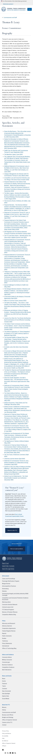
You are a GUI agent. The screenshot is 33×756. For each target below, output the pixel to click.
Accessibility (5, 736)
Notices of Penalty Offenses (9, 612)
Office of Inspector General (9, 719)
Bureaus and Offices (7, 714)
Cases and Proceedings (8, 578)
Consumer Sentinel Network (9, 604)
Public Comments (7, 635)
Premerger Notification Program (10, 581)
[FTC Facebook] (3, 750)
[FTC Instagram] (5, 753)
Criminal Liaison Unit (7, 607)
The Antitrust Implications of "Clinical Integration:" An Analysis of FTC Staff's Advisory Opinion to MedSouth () (17, 333)
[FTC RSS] (15, 753)
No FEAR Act (5, 740)
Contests (4, 688)
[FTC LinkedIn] (10, 753)
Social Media (5, 698)
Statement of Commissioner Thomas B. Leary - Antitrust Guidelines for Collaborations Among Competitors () (16, 462)
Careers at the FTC (7, 722)
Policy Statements (7, 643)
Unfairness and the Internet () (14, 458)
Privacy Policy (5, 731)
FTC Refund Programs (8, 609)
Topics (4, 686)
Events (4, 681)
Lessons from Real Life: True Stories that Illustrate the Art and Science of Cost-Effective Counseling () (17, 320)
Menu (29, 9)
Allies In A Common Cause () (15, 300)
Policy (3, 620)
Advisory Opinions (7, 625)
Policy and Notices (6, 733)
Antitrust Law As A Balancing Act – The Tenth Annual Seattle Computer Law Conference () (16, 478)
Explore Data (5, 696)
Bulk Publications (6, 669)
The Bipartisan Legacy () (13, 154)
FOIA (3, 738)
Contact (4, 725)
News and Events (7, 675)
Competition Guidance (8, 667)
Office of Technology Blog (9, 648)
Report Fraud (5, 563)
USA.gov (4, 745)
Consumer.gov (6, 662)
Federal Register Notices (8, 631)
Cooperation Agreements (9, 628)
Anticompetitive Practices (9, 586)
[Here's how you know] (14, 2)
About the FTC (6, 704)
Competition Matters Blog (9, 614)
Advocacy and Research (8, 623)
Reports (4, 633)
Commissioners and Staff (10, 17)
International (5, 646)
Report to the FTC (12, 530)
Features (4, 683)
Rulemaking (5, 588)
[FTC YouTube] (13, 753)
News (3, 678)
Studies (4, 638)
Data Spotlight (6, 693)
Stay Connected (6, 691)
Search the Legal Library (8, 568)
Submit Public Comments (8, 566)
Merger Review (6, 583)
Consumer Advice (7, 657)
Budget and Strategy (7, 717)
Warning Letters (6, 602)
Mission (4, 707)
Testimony (5, 641)
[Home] (14, 11)
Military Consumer (7, 659)
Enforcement (5, 576)
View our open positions (16, 549)
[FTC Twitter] (8, 753)
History (4, 709)
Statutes (4, 591)
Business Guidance (7, 664)
